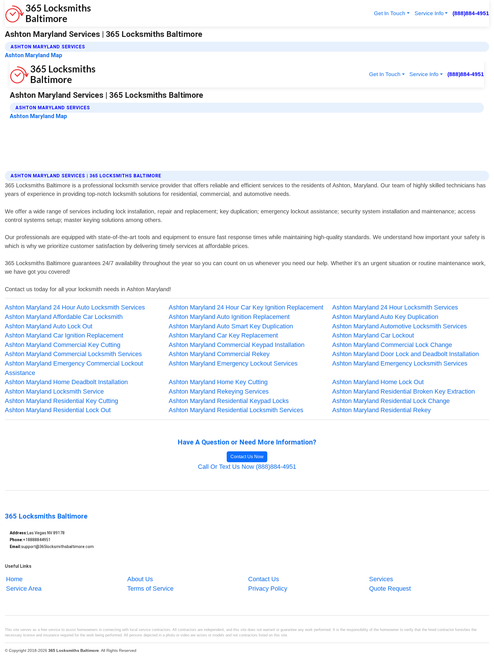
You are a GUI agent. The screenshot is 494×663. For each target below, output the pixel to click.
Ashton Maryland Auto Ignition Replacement (229, 316)
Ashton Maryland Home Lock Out (378, 382)
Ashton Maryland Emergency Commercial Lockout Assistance (74, 368)
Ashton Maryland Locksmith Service (54, 391)
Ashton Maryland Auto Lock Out (48, 326)
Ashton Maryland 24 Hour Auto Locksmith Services (75, 307)
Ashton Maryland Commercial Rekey (219, 354)
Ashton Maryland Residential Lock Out (58, 410)
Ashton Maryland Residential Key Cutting (61, 400)
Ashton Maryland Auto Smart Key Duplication (231, 326)
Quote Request (390, 588)
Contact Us (263, 579)
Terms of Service (150, 588)
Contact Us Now (247, 456)
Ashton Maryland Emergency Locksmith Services (399, 363)
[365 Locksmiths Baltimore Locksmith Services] (48, 13)
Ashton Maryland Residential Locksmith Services (236, 410)
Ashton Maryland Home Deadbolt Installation (66, 382)
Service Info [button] (429, 13)
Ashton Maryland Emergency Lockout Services (233, 363)
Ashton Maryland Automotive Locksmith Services (399, 326)
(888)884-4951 (471, 13)
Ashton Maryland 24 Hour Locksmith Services (395, 307)
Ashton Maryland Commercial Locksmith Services (73, 354)
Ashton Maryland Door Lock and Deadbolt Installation (405, 354)
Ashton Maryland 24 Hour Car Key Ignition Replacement (246, 307)
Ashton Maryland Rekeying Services (219, 391)
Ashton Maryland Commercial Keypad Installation (236, 344)
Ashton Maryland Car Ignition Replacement (64, 335)
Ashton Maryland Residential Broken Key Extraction (403, 391)
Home (14, 579)
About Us (140, 579)
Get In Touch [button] (389, 13)
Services (381, 579)
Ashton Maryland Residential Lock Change (391, 400)
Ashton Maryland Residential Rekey (381, 410)
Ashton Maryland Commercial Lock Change (392, 344)
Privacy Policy (267, 588)
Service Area (23, 588)
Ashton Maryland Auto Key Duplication (385, 316)
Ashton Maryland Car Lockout (373, 335)
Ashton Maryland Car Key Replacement (223, 335)
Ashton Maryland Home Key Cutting (218, 382)
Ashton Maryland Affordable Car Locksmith (64, 316)
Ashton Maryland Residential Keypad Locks (229, 400)
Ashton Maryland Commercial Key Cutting (62, 344)
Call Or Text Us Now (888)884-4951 (247, 466)
